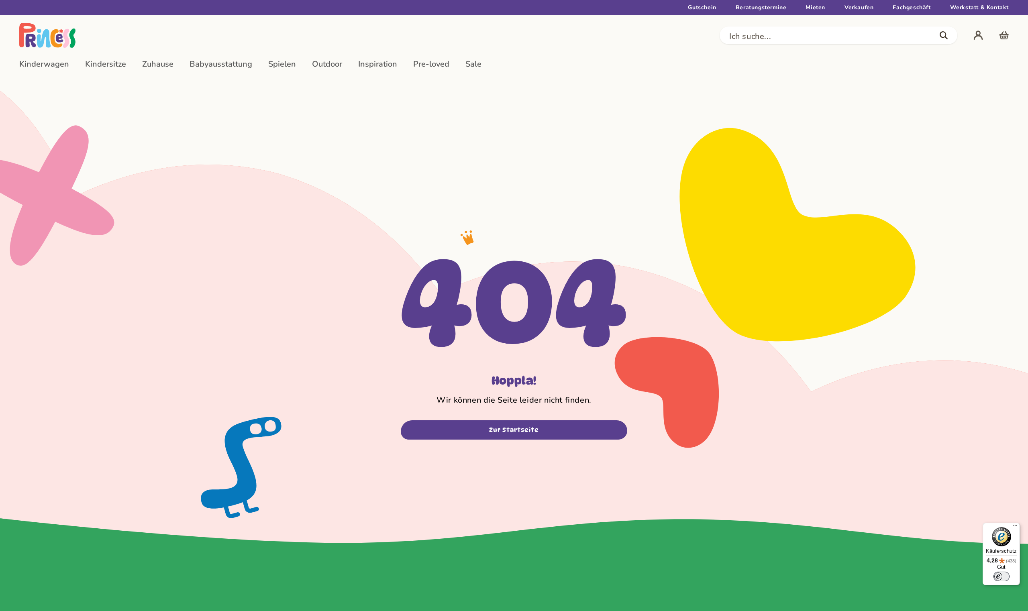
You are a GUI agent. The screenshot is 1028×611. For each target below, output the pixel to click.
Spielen (282, 64)
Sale (473, 64)
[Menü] (1015, 527)
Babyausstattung (221, 64)
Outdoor (327, 64)
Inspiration (377, 64)
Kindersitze (105, 64)
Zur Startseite (514, 430)
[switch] (1001, 576)
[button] (838, 35)
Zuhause (157, 64)
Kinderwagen (44, 64)
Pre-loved (431, 64)
